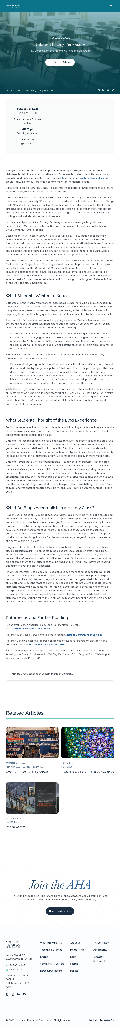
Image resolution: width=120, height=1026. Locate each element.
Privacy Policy (101, 943)
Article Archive (21, 90)
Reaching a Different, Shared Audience (87, 771)
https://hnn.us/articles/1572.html (28, 628)
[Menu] (110, 6)
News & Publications (51, 970)
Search (74, 963)
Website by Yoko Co (101, 1020)
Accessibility (100, 949)
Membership (77, 949)
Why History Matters (51, 943)
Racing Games (16, 827)
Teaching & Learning (51, 949)
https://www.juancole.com (84, 634)
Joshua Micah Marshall (94, 178)
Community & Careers (52, 963)
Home (9, 90)
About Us (75, 943)
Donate (74, 970)
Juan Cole (68, 178)
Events (44, 956)
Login (73, 956)
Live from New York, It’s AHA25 (27, 771)
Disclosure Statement (99, 958)
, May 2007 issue (47, 644)
